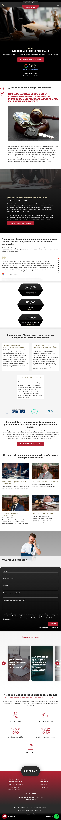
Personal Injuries (14, 779)
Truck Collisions (14, 787)
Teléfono (5, 585)
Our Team (44, 784)
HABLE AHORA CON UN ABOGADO (30, 59)
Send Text (12, 816)
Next (58, 275)
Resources (44, 781)
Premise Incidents (14, 790)
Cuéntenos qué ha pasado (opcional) (14, 600)
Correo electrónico (8, 578)
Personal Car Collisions (16, 784)
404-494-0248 (3, 5)
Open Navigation (58, 5)
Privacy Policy (39, 810)
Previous (58, 256)
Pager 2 (2, 94)
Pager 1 (2, 88)
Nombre (5, 571)
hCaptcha (55, 627)
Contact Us (30, 7)
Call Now (49, 816)
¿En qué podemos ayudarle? (11, 593)
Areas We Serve (46, 779)
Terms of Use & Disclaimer (26, 810)
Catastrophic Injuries (15, 781)
